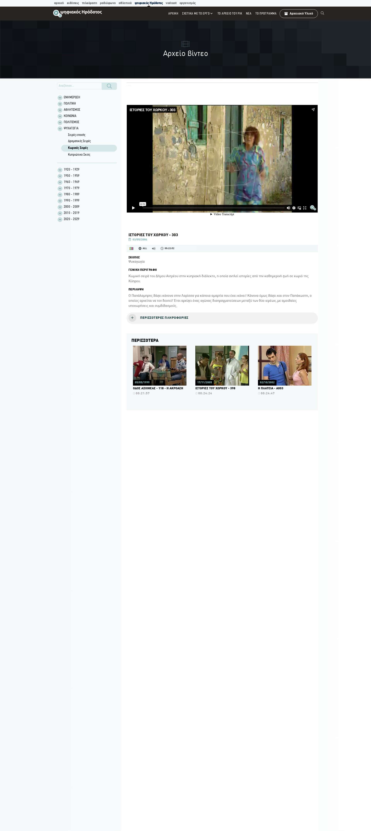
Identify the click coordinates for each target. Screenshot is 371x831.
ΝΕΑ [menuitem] (248, 13)
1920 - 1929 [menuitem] (71, 170)
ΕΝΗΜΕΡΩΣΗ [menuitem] (72, 97)
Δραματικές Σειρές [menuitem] (79, 141)
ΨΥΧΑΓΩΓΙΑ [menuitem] (71, 128)
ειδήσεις (73, 3)
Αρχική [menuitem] (173, 13)
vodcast (171, 3)
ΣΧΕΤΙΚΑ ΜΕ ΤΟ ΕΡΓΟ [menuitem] (196, 13)
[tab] (222, 318)
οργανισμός (188, 3)
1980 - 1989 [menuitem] (71, 194)
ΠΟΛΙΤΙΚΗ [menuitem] (70, 103)
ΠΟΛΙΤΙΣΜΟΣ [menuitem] (71, 122)
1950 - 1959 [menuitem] (71, 176)
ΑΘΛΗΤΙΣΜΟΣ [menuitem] (72, 110)
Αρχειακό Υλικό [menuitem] (301, 13)
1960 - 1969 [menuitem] (71, 182)
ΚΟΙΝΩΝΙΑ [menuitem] (70, 116)
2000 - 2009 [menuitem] (71, 207)
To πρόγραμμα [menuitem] (266, 13)
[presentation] (222, 318)
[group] (89, 145)
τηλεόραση (89, 3)
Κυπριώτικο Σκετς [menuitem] (79, 155)
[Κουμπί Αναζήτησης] (109, 86)
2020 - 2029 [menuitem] (71, 219)
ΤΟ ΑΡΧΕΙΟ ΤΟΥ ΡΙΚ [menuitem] (230, 13)
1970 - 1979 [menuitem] (71, 188)
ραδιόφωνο (108, 3)
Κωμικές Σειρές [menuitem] (78, 148)
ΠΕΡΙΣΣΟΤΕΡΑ (144, 341)
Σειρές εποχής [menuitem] (76, 135)
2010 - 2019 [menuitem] (71, 213)
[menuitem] (322, 13)
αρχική (59, 3)
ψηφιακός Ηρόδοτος (149, 3)
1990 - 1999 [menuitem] (71, 200)
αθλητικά (125, 3)
